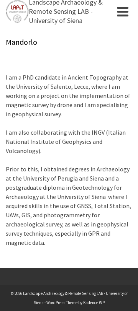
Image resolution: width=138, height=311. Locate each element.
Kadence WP (94, 302)
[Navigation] (122, 11)
